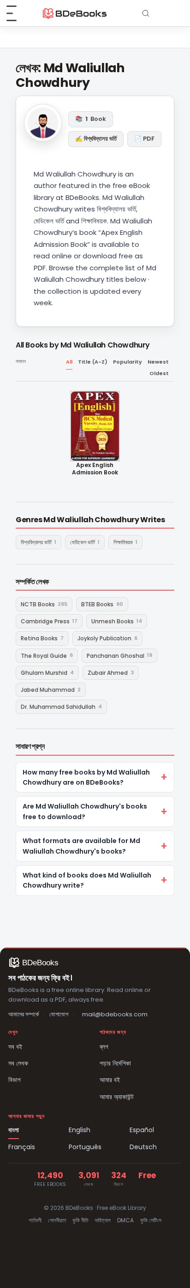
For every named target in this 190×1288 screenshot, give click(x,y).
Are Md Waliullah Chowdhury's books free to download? (85, 811)
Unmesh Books (116, 621)
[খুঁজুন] (146, 13)
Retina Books (42, 638)
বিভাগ (14, 1079)
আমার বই (110, 1079)
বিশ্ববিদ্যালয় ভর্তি (38, 542)
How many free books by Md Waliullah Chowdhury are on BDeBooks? (86, 777)
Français (21, 1146)
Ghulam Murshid (47, 673)
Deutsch (143, 1146)
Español (142, 1129)
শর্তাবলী (35, 1220)
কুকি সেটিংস (150, 1220)
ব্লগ (104, 1046)
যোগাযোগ (58, 1014)
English (79, 1129)
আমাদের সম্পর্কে (23, 1014)
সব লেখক (18, 1063)
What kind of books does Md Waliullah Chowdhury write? (87, 880)
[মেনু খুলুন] (16, 13)
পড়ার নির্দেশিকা (115, 1063)
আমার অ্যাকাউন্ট (117, 1096)
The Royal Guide (47, 655)
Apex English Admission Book (95, 469)
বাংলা (13, 1129)
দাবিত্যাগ (103, 1220)
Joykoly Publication (107, 638)
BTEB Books (102, 604)
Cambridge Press (49, 621)
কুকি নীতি (80, 1220)
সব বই (15, 1046)
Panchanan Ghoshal (119, 655)
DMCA (125, 1220)
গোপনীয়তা (57, 1220)
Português (85, 1146)
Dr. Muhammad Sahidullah (61, 707)
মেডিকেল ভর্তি (85, 542)
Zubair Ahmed (111, 673)
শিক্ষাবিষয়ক (125, 542)
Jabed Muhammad (51, 690)
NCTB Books (44, 604)
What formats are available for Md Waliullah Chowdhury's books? (81, 845)
